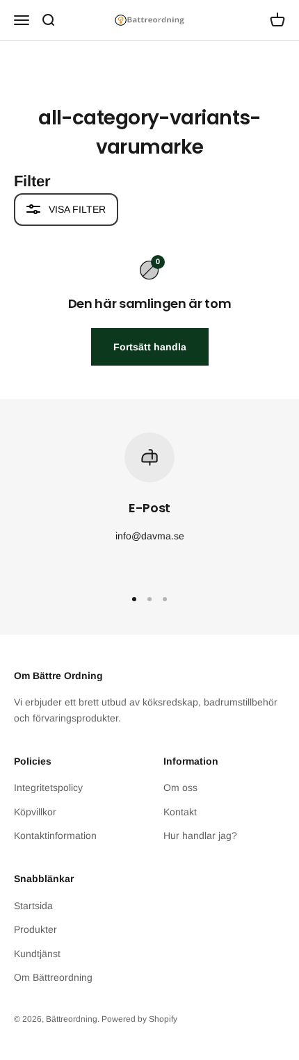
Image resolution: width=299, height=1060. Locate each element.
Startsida (33, 905)
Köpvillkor (35, 811)
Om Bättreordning (53, 977)
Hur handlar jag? (200, 835)
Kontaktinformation (55, 835)
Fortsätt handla (149, 346)
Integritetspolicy (48, 787)
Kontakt (180, 811)
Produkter (35, 929)
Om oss (180, 787)
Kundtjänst (37, 953)
